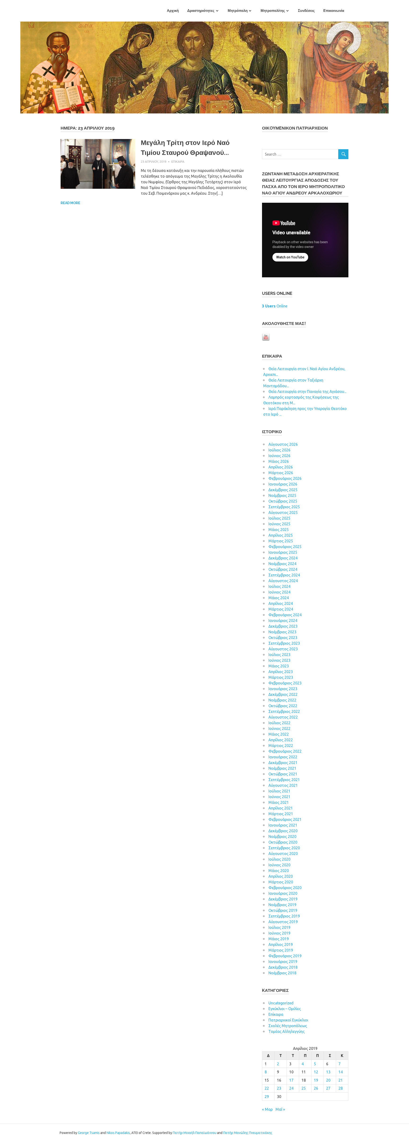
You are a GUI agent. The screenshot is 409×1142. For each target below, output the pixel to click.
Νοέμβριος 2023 (282, 632)
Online (274, 306)
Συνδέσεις (306, 11)
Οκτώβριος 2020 (282, 842)
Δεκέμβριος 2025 (283, 490)
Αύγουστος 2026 (283, 444)
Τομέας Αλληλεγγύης (286, 1031)
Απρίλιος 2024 (280, 603)
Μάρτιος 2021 (280, 814)
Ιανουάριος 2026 (282, 484)
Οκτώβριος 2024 (282, 569)
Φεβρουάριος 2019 (285, 956)
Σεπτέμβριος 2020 (284, 848)
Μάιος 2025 (278, 529)
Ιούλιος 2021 (279, 791)
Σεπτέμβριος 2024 (284, 575)
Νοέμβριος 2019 (282, 905)
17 (291, 1080)
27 (328, 1088)
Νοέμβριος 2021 (282, 768)
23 (279, 1088)
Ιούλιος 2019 (279, 927)
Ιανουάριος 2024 (282, 620)
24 (291, 1088)
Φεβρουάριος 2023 (285, 683)
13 (328, 1072)
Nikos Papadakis (118, 1133)
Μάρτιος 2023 (280, 677)
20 (328, 1080)
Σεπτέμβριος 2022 (284, 711)
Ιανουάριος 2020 (282, 893)
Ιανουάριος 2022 (282, 757)
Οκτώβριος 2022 (282, 706)
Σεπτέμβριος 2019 (284, 916)
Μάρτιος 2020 (280, 882)
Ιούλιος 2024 (279, 586)
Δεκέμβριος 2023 (283, 626)
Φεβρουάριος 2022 (285, 751)
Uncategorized (280, 1003)
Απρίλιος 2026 (280, 467)
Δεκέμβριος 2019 (283, 899)
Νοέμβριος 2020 (282, 836)
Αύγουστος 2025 (283, 512)
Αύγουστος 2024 (283, 581)
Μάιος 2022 (278, 734)
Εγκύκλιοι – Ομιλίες (284, 1009)
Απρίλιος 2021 (280, 808)
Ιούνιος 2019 (279, 933)
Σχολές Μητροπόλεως (287, 1026)
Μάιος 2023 (278, 666)
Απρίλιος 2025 (280, 535)
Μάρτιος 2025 (280, 541)
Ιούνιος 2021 (279, 797)
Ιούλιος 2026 (279, 450)
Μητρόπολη (238, 11)
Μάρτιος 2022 (280, 745)
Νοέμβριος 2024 (282, 564)
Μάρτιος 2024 (280, 609)
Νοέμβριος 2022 (282, 700)
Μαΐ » (280, 1109)
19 (316, 1080)
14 (340, 1072)
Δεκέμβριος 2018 (283, 967)
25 (304, 1088)
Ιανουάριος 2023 (282, 689)
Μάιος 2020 (278, 870)
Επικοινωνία (333, 11)
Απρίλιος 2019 (280, 944)
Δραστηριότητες (200, 11)
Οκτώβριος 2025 (282, 501)
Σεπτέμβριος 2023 (284, 643)
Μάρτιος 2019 (280, 950)
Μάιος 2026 (278, 461)
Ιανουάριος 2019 (282, 961)
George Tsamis (89, 1133)
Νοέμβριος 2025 (282, 495)
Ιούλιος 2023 (279, 654)
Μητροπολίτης (273, 11)
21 (340, 1080)
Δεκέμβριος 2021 (283, 762)
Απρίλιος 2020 (280, 876)
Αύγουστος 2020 (283, 853)
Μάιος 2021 (278, 802)
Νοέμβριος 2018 (282, 973)
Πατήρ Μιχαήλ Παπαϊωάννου (194, 1133)
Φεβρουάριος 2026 (285, 478)
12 (316, 1072)
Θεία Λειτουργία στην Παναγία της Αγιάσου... (307, 391)
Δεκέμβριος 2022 (283, 694)
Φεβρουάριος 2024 (285, 615)
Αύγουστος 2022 (283, 717)
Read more (70, 203)
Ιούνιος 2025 (279, 524)
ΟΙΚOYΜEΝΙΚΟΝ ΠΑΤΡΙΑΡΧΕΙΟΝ (295, 128)
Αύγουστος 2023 (283, 649)
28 (340, 1088)
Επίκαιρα (177, 161)
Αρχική (173, 11)
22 (267, 1088)
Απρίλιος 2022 (280, 740)
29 (267, 1096)
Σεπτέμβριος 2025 (284, 507)
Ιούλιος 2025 (279, 518)
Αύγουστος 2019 (283, 922)
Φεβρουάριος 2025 (285, 546)
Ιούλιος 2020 (279, 859)
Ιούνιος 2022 (279, 728)
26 (316, 1088)
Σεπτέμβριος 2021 (284, 780)
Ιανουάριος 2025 (282, 552)
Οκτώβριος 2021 (282, 774)
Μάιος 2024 (278, 598)
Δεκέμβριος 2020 (283, 831)
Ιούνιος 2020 (279, 865)
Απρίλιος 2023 (280, 672)
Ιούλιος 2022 (279, 723)
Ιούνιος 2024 (279, 592)
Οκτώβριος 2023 (282, 637)
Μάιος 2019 (278, 939)
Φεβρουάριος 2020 (285, 888)
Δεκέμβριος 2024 (283, 558)
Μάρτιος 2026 (280, 473)
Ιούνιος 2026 (279, 456)
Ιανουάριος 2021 (282, 825)
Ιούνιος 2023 (279, 660)
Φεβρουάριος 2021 (285, 819)
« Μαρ (267, 1109)
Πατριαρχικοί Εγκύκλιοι (288, 1020)
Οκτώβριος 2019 (282, 910)
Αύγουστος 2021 (283, 785)
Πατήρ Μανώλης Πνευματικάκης (247, 1133)
